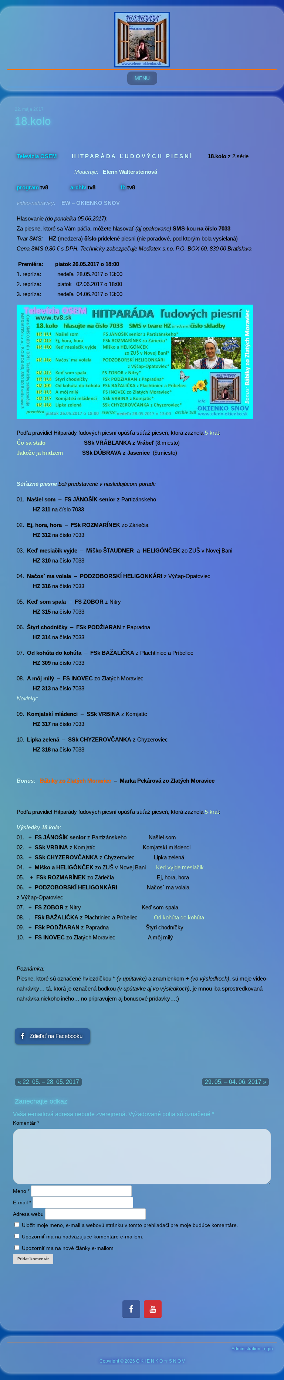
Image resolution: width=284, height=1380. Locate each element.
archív (78, 187)
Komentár (26, 1123)
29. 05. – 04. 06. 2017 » (235, 1082)
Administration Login (252, 1349)
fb (123, 187)
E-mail (22, 1202)
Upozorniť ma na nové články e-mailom (68, 1248)
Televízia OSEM (37, 156)
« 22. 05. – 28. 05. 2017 (48, 1082)
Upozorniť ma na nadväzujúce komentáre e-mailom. (82, 1237)
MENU (142, 78)
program (28, 187)
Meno (21, 1191)
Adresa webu (28, 1214)
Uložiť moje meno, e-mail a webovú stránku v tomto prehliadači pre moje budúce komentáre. (130, 1225)
